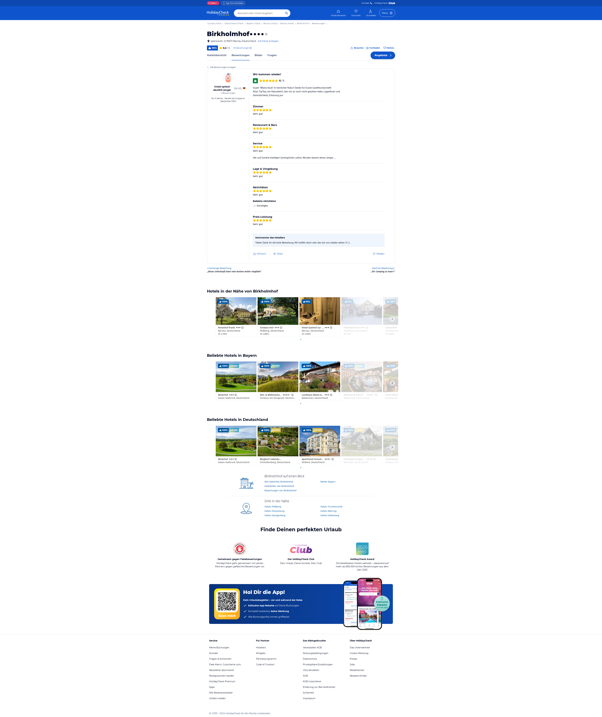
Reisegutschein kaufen (221, 675)
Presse (353, 658)
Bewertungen (241, 55)
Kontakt (365, 3)
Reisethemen (357, 670)
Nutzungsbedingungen (315, 653)
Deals (212, 3)
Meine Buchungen (219, 647)
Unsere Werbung (359, 653)
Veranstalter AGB (312, 647)
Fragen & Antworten (220, 658)
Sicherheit (308, 692)
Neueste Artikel (358, 675)
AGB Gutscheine (312, 681)
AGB (305, 675)
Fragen (272, 55)
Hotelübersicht (217, 55)
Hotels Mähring (328, 510)
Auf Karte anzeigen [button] (268, 41)
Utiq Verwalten (311, 670)
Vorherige (220, 268)
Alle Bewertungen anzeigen (223, 67)
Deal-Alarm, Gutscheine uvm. (225, 664)
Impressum (309, 698)
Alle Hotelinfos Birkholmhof (278, 481)
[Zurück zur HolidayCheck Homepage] (218, 13)
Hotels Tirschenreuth (331, 506)
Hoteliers (261, 647)
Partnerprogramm (266, 658)
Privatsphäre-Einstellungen (318, 664)
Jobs (352, 664)
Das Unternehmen (360, 647)
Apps (212, 687)
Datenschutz (310, 658)
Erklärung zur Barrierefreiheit (319, 687)
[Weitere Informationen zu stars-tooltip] (265, 34)
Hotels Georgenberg (274, 515)
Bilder (258, 55)
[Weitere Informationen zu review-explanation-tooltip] (250, 48)
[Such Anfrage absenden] (286, 13)
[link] (338, 13)
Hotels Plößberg (272, 506)
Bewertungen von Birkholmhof (280, 490)
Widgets (260, 653)
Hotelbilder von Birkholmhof (279, 486)
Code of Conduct (265, 664)
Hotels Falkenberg (329, 515)
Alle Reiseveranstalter (221, 692)
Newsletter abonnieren (221, 670)
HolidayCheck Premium (222, 681)
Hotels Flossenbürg (274, 510)
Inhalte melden (217, 698)
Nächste (382, 268)
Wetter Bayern (327, 481)
